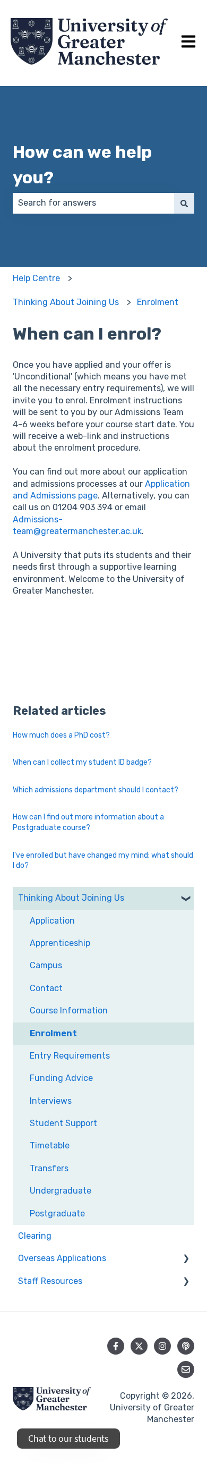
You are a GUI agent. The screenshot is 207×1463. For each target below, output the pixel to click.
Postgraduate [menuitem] (57, 1213)
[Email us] (185, 1369)
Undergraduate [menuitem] (60, 1191)
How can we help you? (82, 165)
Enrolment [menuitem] (53, 1033)
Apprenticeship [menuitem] (60, 943)
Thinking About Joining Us (66, 302)
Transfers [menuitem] (49, 1168)
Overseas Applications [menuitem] (62, 1258)
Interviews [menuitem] (51, 1101)
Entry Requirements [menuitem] (70, 1056)
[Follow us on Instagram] (162, 1346)
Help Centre (36, 278)
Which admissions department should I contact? (95, 789)
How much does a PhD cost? (61, 735)
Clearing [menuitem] (34, 1236)
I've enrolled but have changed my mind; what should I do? (103, 860)
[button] (185, 899)
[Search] (184, 203)
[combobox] (93, 203)
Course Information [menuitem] (69, 1010)
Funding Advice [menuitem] (61, 1078)
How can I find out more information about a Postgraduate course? (88, 822)
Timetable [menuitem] (50, 1145)
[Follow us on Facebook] (115, 1346)
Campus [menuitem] (46, 965)
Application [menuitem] (52, 921)
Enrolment (157, 302)
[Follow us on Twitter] (139, 1346)
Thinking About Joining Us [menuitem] (71, 898)
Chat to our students (68, 1438)
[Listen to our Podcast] (185, 1346)
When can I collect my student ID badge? (82, 762)
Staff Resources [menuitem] (50, 1281)
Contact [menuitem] (46, 988)
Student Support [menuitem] (63, 1123)
